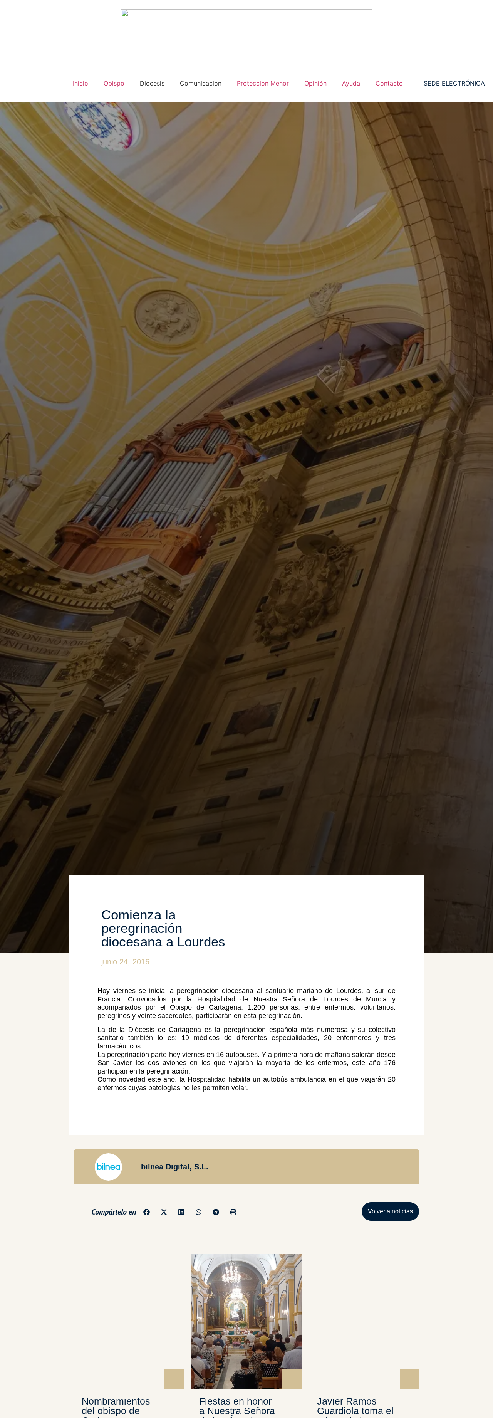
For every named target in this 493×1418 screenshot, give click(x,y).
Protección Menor (263, 83)
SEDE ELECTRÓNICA (454, 83)
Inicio (80, 83)
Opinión (315, 83)
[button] (146, 1212)
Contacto (389, 83)
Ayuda (351, 83)
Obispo (114, 83)
